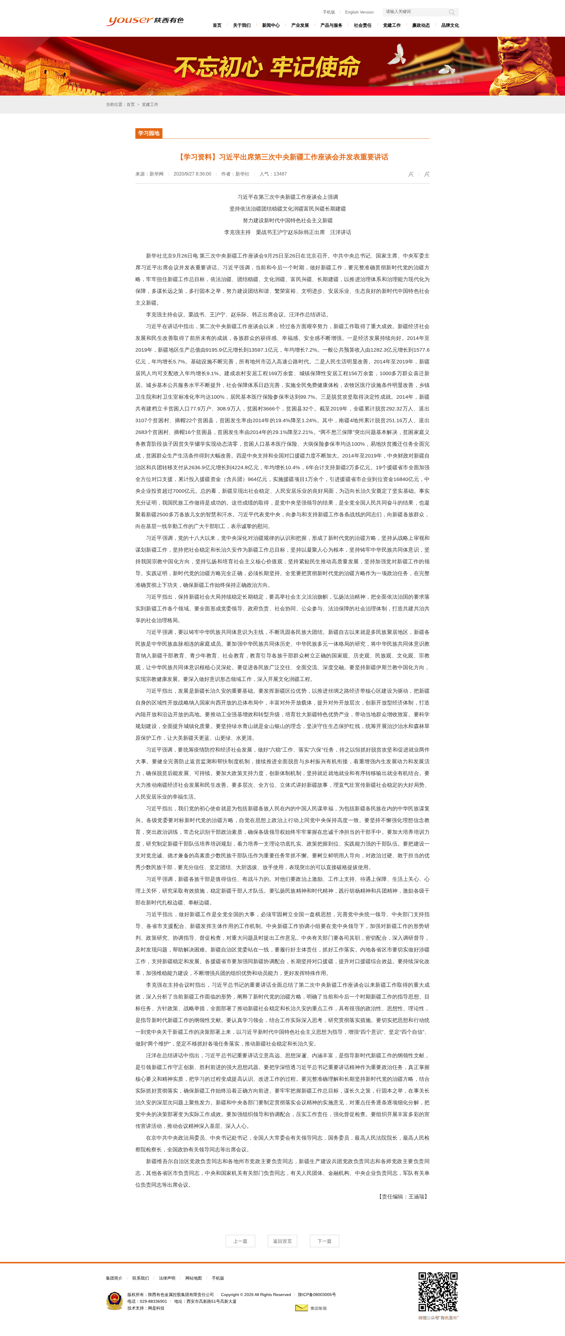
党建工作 (392, 25)
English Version (359, 12)
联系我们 (140, 1278)
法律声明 (167, 1278)
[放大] (427, 174)
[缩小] (411, 174)
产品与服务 (331, 25)
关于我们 (242, 25)
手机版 (329, 12)
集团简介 (114, 1278)
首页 (217, 25)
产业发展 (300, 25)
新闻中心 (271, 25)
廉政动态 (421, 25)
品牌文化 (450, 25)
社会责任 (363, 25)
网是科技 (156, 1308)
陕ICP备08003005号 (317, 1294)
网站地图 (193, 1278)
